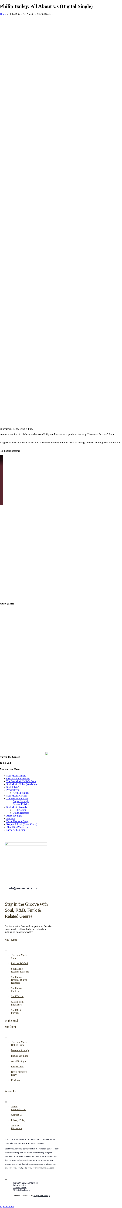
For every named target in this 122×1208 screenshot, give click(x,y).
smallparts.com (24, 1168)
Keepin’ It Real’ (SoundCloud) (21, 824)
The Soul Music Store (17, 798)
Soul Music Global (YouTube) (21, 784)
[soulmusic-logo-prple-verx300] (26, 844)
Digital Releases (21, 812)
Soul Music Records (16, 807)
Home (3, 14)
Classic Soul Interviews (18, 778)
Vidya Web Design (42, 1195)
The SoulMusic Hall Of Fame (21, 781)
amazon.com (37, 1164)
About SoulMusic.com (17, 827)
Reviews (10, 818)
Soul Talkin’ (12, 787)
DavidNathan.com (15, 830)
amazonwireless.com (44, 1168)
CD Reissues (19, 810)
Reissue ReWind (21, 804)
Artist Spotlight (14, 815)
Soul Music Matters (16, 775)
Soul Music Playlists (16, 795)
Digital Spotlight (21, 801)
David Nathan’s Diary (17, 821)
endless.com (49, 1164)
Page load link (7, 1206)
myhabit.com (11, 1168)
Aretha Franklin (21, 792)
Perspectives (12, 790)
